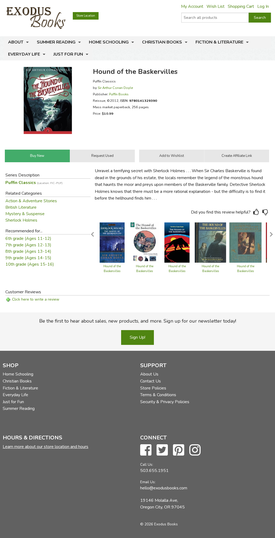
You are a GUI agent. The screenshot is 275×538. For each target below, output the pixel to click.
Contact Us (150, 381)
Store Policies (153, 388)
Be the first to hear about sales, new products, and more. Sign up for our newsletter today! (137, 321)
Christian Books (162, 42)
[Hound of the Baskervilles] (112, 242)
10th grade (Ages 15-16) (29, 264)
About (15, 42)
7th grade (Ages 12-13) (28, 245)
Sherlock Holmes (21, 220)
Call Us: (146, 464)
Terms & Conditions (158, 395)
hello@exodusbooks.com (163, 488)
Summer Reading (56, 42)
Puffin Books (119, 94)
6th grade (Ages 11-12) (28, 238)
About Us (149, 374)
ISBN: (138, 100)
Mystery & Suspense (25, 214)
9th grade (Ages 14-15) (28, 258)
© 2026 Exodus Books (159, 524)
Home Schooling (109, 42)
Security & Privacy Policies (164, 402)
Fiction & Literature (219, 42)
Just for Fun (68, 54)
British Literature (21, 207)
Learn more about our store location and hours (45, 447)
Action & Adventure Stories (31, 201)
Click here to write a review (35, 299)
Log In (263, 6)
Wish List (216, 6)
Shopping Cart (241, 6)
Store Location (85, 16)
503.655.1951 (154, 471)
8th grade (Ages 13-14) (28, 251)
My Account (192, 6)
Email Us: (147, 482)
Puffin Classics (34, 183)
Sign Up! (137, 337)
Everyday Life (24, 54)
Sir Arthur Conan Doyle (115, 87)
